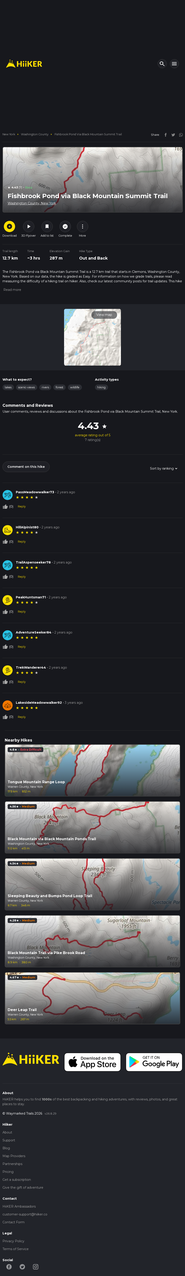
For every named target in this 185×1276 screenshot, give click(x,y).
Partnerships (12, 1164)
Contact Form (13, 1222)
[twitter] (172, 135)
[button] (11, 290)
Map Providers (13, 1156)
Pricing (8, 1172)
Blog (6, 1148)
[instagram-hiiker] (35, 1266)
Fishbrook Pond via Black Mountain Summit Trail (88, 134)
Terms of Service (15, 1249)
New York (8, 134)
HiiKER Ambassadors (19, 1206)
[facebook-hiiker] (9, 1266)
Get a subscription (16, 1180)
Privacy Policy (13, 1241)
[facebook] (164, 135)
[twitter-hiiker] (22, 1266)
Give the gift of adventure (22, 1188)
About (7, 1132)
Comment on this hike (26, 467)
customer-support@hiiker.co (24, 1214)
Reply (22, 506)
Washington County (35, 134)
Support (8, 1140)
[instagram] (179, 135)
